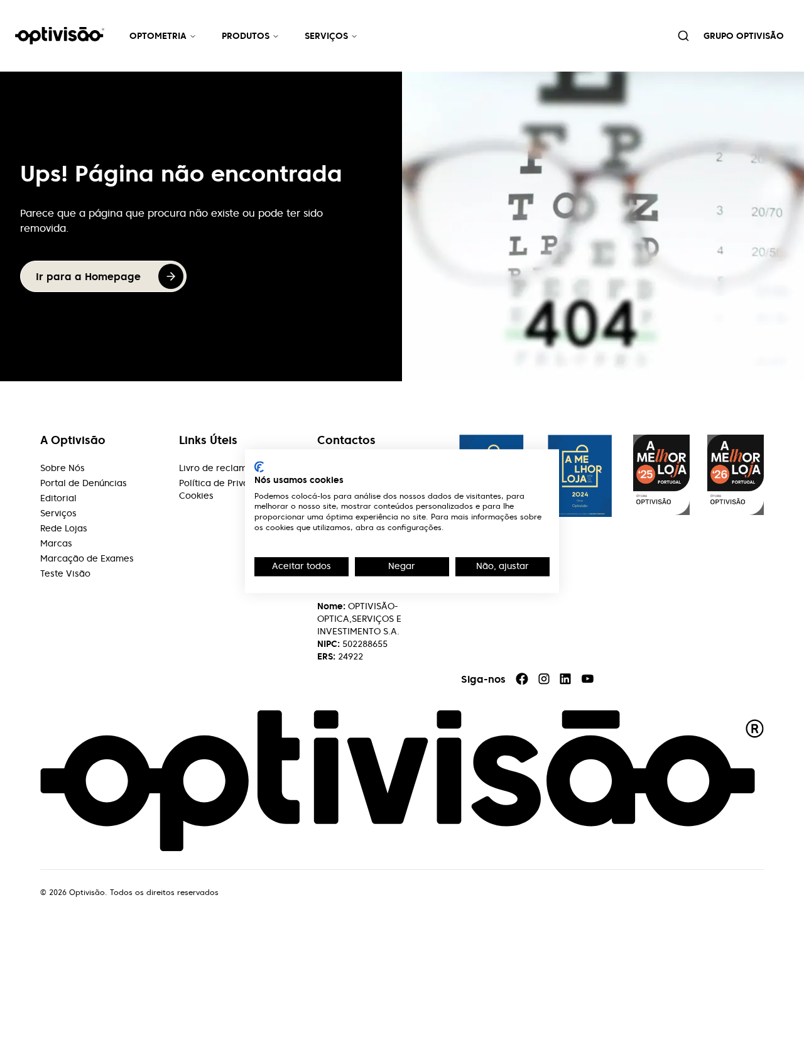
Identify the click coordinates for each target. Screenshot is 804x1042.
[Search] (683, 36)
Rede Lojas (63, 528)
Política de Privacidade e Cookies (233, 489)
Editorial (58, 498)
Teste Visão (65, 573)
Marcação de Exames (87, 558)
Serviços (326, 35)
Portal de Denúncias (83, 483)
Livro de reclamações (226, 468)
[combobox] (683, 36)
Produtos (245, 35)
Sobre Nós (62, 468)
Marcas (56, 543)
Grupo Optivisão (744, 35)
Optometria (158, 35)
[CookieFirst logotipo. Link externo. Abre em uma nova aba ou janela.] (259, 466)
